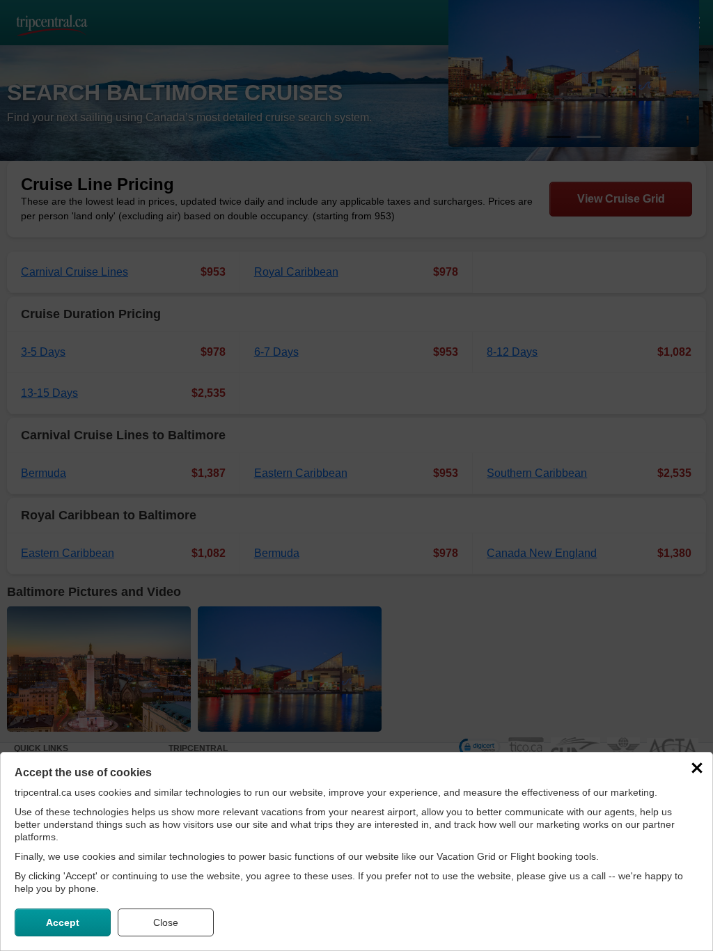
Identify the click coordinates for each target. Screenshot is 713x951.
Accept (62, 922)
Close (165, 922)
